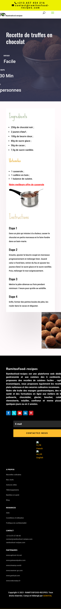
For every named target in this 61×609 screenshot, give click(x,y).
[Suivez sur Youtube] (19, 413)
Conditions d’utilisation (15, 518)
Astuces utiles (11, 485)
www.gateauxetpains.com (15, 560)
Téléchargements (12, 490)
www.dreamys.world (13, 565)
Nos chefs (10, 480)
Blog (8, 500)
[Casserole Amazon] (26, 207)
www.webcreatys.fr (13, 581)
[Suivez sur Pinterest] (31, 413)
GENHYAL (47, 596)
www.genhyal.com (13, 576)
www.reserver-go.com (14, 571)
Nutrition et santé (12, 495)
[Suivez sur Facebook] (8, 413)
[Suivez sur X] (14, 413)
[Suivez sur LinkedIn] (25, 413)
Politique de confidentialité (16, 523)
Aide (8, 513)
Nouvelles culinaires (13, 475)
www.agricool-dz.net (14, 555)
